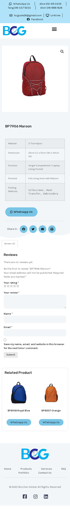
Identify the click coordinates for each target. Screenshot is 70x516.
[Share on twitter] (33, 229)
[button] (54, 29)
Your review (11, 292)
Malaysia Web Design (35, 489)
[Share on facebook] (23, 229)
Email (8, 327)
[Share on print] (52, 229)
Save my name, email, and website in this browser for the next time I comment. (34, 346)
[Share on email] (42, 229)
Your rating (11, 282)
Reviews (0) (9, 243)
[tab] (10, 244)
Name (8, 313)
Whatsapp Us (18, 422)
